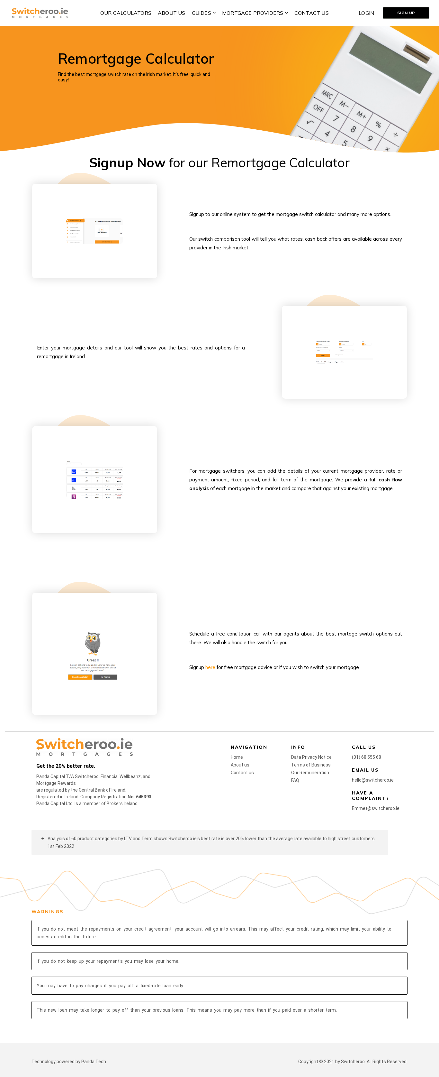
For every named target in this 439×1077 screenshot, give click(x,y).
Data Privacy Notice (311, 757)
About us (240, 764)
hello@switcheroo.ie (373, 780)
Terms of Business (311, 764)
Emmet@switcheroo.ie (375, 808)
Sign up (406, 12)
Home (237, 757)
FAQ (295, 780)
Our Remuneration (310, 772)
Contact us (242, 772)
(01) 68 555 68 (366, 757)
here (210, 667)
